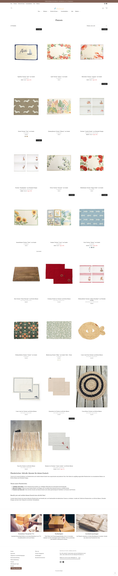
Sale (34, 3)
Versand (12, 561)
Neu (11, 3)
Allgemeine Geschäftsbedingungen (18, 555)
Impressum (13, 553)
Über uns (37, 551)
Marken (38, 3)
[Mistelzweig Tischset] (58, 360)
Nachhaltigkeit (38, 555)
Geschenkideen (29, 3)
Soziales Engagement (39, 553)
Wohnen (15, 3)
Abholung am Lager (15, 563)
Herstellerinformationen (40, 557)
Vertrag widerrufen (16, 568)
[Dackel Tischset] (25, 136)
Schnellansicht (26, 73)
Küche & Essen (21, 3)
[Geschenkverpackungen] (91, 523)
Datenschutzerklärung (15, 557)
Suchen (12, 551)
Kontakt (12, 565)
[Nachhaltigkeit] (59, 523)
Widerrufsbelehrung (15, 559)
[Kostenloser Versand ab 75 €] (26, 523)
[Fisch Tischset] (90, 247)
